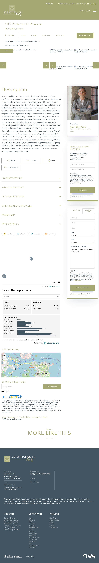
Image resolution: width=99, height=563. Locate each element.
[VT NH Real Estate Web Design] (89, 556)
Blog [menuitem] (51, 522)
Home (3, 417)
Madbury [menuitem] (32, 532)
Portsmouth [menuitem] (33, 539)
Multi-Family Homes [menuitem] (11, 530)
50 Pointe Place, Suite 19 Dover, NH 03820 (13, 488)
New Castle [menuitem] (33, 534)
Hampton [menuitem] (32, 526)
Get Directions (52, 386)
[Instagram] (34, 482)
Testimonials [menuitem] (54, 520)
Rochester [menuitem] (32, 541)
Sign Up (82, 10)
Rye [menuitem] (30, 543)
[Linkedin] (38, 482)
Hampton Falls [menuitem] (34, 528)
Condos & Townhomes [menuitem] (12, 526)
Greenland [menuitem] (32, 524)
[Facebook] (31, 482)
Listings (11, 417)
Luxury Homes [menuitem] (9, 528)
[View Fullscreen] (4, 362)
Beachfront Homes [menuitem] (11, 524)
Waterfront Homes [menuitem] (11, 520)
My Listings (73, 129)
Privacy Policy (77, 183)
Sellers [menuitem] (52, 524)
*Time (72, 239)
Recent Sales (80, 129)
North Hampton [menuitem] (34, 537)
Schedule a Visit (88, 211)
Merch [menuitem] (52, 526)
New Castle (36, 417)
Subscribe (82, 190)
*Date (72, 232)
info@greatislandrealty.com (40, 474)
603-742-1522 (91, 4)
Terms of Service (81, 294)
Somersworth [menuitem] (34, 545)
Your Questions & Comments (78, 246)
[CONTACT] (85, 35)
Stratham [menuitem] (32, 547)
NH (17, 417)
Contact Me (88, 129)
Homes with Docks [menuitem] (11, 522)
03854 (44, 417)
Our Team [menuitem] (53, 518)
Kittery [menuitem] (31, 530)
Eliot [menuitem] (30, 522)
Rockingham (25, 417)
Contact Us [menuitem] (54, 528)
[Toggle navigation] (94, 11)
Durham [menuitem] (32, 520)
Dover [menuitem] (31, 518)
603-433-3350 (73, 4)
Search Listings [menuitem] (9, 518)
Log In (88, 10)
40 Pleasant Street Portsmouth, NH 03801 (12, 477)
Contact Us (76, 210)
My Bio (72, 131)
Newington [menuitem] (33, 535)
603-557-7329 (78, 126)
